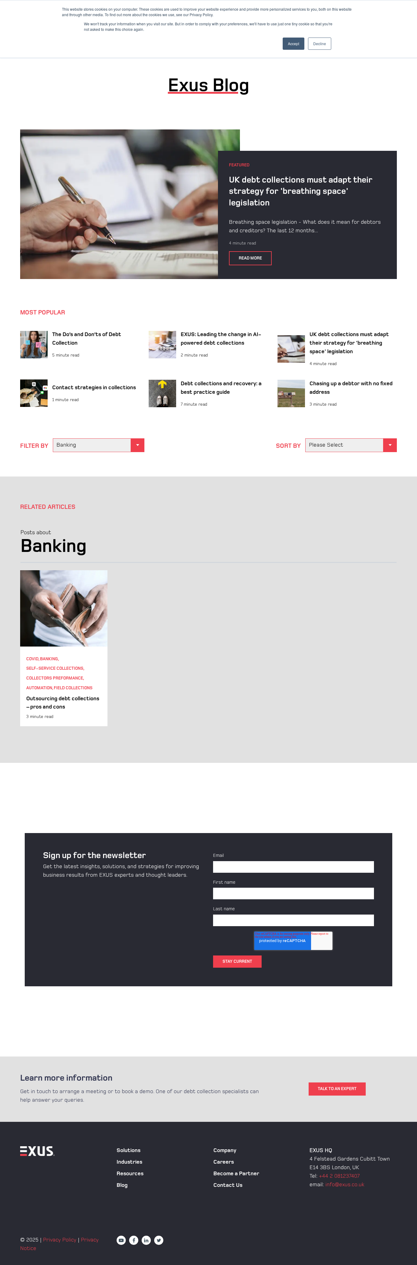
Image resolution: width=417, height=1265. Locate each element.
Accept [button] (293, 43)
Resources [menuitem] (130, 1173)
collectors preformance (54, 678)
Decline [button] (319, 43)
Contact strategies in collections (94, 387)
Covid (32, 658)
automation (39, 687)
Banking (49, 658)
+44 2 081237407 (339, 1176)
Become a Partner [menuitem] (236, 1173)
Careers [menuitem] (223, 1162)
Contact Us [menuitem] (227, 1185)
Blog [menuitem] (122, 1185)
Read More (250, 258)
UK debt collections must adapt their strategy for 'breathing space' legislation (300, 191)
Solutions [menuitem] (128, 1150)
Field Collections (73, 687)
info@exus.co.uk (344, 1184)
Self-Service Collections (54, 668)
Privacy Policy (59, 1240)
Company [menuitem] (224, 1150)
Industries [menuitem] (129, 1162)
